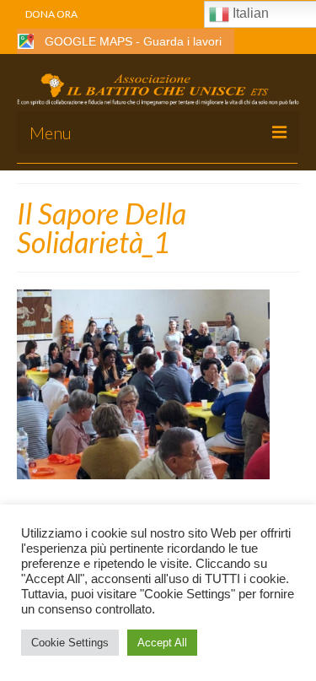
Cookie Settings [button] (70, 642)
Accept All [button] (162, 642)
